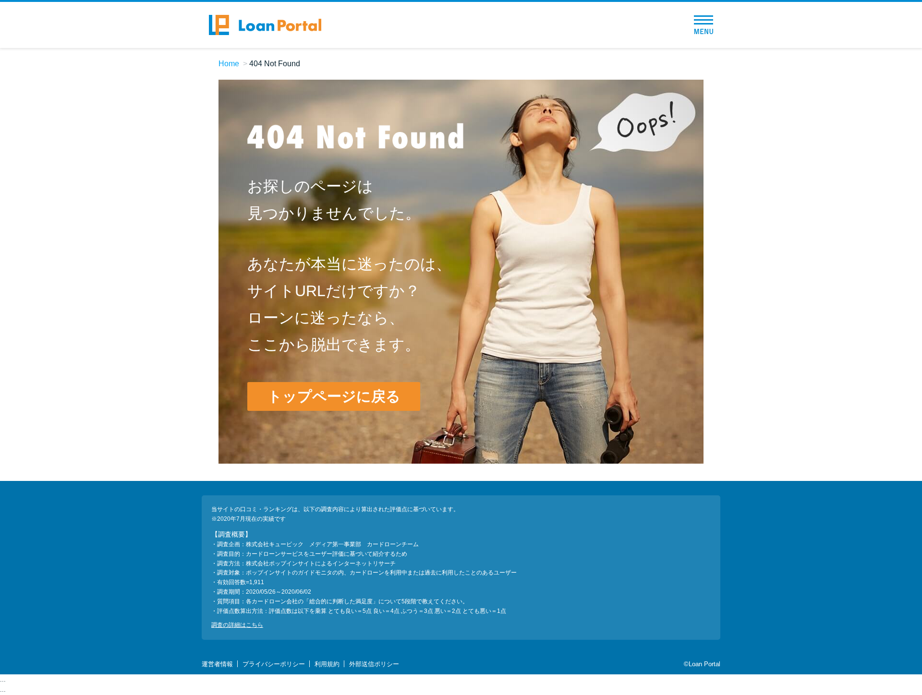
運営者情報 (217, 664)
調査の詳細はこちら (237, 625)
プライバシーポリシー (274, 664)
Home (228, 64)
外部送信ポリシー (374, 664)
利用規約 (327, 664)
